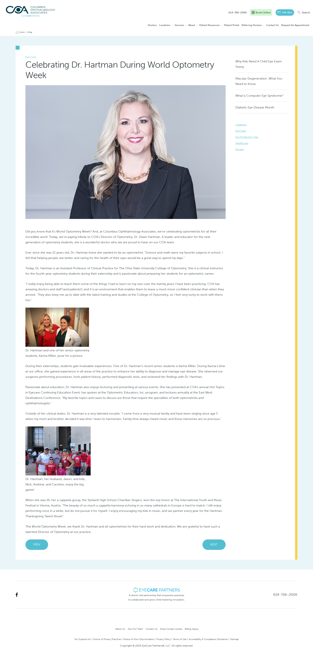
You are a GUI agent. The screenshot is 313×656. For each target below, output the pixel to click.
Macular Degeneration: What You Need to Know (258, 81)
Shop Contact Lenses (171, 628)
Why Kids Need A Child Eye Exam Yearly (258, 64)
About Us (120, 628)
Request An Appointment (295, 25)
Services (179, 25)
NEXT (214, 544)
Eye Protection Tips (246, 137)
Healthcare (241, 143)
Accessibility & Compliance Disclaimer (208, 639)
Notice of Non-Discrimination (138, 639)
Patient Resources (209, 25)
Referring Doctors (252, 25)
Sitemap (234, 639)
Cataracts (240, 124)
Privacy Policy (163, 639)
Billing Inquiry (192, 628)
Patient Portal (231, 25)
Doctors (152, 25)
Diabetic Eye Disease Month (254, 107)
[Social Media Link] (17, 595)
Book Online (263, 12)
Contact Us (272, 25)
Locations (164, 25)
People (239, 149)
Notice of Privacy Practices (107, 639)
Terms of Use (179, 639)
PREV (36, 544)
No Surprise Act (83, 639)
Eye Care (240, 130)
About (191, 25)
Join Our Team (135, 628)
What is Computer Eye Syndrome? (259, 95)
